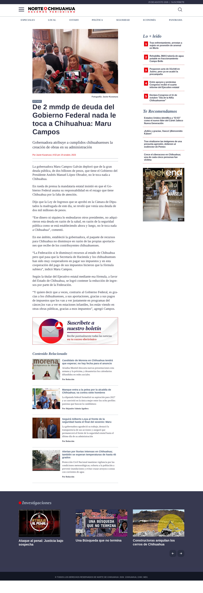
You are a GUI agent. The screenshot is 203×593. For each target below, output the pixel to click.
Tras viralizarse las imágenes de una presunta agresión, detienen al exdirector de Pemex (163, 144)
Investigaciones (37, 502)
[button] (180, 553)
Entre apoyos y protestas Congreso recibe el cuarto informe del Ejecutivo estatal (164, 85)
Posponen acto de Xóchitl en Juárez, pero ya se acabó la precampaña (165, 71)
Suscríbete (177, 2)
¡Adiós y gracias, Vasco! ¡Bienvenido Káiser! (163, 132)
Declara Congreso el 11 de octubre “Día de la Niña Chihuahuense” (163, 98)
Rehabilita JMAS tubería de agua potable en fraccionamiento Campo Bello (167, 58)
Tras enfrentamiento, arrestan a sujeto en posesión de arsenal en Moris (166, 45)
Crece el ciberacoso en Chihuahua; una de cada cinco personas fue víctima (162, 157)
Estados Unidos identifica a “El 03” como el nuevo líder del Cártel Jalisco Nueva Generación (163, 120)
